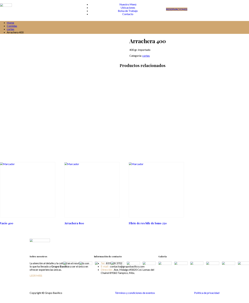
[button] (188, 279)
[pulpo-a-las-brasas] (80, 276)
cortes (10, 29)
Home (10, 22)
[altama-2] (112, 276)
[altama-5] (143, 276)
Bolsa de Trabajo (128, 10)
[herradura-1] (96, 276)
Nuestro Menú (127, 4)
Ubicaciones (128, 7)
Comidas (12, 25)
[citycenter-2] (64, 276)
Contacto (127, 14)
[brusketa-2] (128, 276)
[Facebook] (216, 240)
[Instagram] (218, 240)
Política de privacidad (206, 292)
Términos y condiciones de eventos (135, 292)
